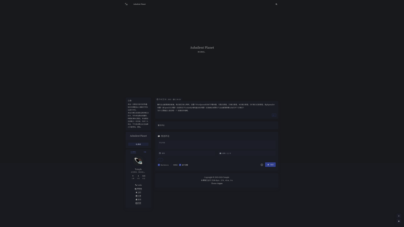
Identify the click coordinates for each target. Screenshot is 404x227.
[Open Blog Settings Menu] (399, 221)
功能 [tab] (145, 152)
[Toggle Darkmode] (399, 216)
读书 (139, 199)
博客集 (139, 188)
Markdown (165, 165)
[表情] (262, 164)
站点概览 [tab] (133, 152)
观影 (139, 203)
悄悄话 (175, 165)
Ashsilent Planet (139, 4)
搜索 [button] (139, 144)
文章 (139, 196)
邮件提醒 (185, 165)
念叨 (139, 192)
